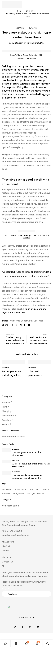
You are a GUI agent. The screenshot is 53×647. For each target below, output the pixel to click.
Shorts (46, 489)
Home (20, 11)
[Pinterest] (15, 627)
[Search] (47, 643)
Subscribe (48, 583)
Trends (5, 424)
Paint (4, 406)
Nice (41, 320)
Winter (40, 493)
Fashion (6, 402)
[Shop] (16, 643)
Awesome (15, 320)
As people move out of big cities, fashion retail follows (11, 377)
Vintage (31, 493)
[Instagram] (30, 627)
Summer (6, 493)
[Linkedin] (21, 325)
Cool (35, 320)
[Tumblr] (25, 325)
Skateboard (8, 415)
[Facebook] (12, 325)
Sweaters (33, 28)
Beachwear (27, 320)
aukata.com (16, 42)
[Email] (29, 325)
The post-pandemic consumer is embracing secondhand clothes (27, 476)
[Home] (5, 643)
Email (5, 589)
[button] (26, 58)
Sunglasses (18, 493)
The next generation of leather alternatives (26, 454)
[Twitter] (16, 325)
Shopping (30, 11)
